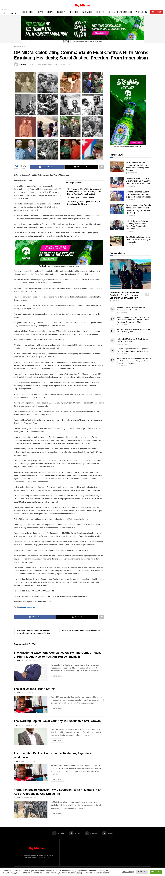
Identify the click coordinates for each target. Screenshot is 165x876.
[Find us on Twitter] (8, 13)
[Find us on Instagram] (12, 13)
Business (87, 12)
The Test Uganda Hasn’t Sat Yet (80, 198)
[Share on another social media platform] (101, 167)
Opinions (22, 46)
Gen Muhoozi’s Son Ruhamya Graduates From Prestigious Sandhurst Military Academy (124, 295)
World (139, 12)
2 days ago (131, 231)
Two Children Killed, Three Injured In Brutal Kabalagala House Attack (138, 239)
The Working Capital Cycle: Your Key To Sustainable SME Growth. (57, 721)
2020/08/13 (34, 64)
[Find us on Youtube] (16, 13)
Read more (58, 675)
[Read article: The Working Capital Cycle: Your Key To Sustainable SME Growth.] (30, 736)
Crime (50, 12)
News (40, 12)
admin (23, 64)
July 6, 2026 (27, 693)
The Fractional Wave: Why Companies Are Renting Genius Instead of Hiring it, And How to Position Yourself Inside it (85, 191)
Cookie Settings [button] (128, 872)
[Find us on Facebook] (4, 13)
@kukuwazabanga (27, 607)
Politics (73, 12)
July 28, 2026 (27, 660)
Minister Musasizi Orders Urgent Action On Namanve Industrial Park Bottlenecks (138, 181)
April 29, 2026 (27, 725)
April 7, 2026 (27, 761)
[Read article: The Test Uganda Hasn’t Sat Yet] (30, 704)
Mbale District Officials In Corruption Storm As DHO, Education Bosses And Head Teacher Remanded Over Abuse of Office (133, 319)
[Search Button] (146, 12)
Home (16, 46)
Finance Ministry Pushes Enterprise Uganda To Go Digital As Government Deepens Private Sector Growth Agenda (134, 360)
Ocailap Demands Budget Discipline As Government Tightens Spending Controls (138, 194)
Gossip (61, 12)
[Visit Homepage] (82, 4)
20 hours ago (132, 199)
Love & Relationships (120, 12)
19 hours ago (132, 173)
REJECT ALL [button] (142, 872)
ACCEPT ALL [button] (156, 872)
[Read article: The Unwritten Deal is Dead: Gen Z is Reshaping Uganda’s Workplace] (30, 772)
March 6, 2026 (27, 798)
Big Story (27, 12)
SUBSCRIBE (156, 12)
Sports (100, 12)
